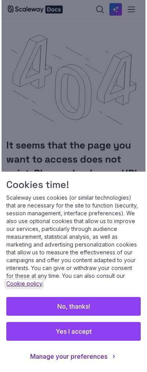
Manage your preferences (68, 356)
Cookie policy (24, 283)
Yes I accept (74, 331)
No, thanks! (73, 306)
